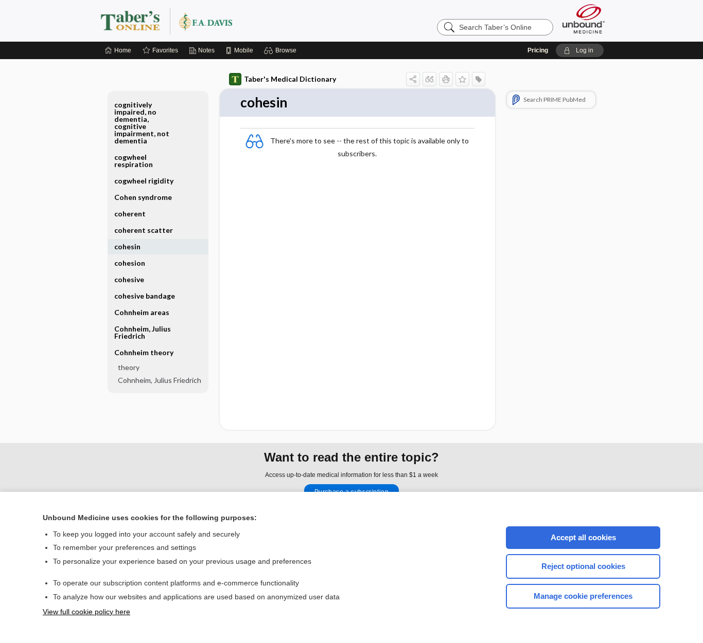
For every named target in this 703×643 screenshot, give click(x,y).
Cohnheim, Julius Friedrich (142, 332)
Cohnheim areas (141, 312)
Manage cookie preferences (583, 596)
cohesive (129, 279)
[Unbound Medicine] (583, 19)
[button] (282, 50)
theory (128, 367)
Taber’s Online (228, 20)
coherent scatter (143, 230)
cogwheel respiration (133, 161)
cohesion (129, 263)
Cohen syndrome (143, 197)
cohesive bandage (144, 295)
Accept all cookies (583, 537)
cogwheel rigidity (143, 180)
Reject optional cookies (583, 566)
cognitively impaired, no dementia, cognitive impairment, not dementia (141, 122)
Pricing (538, 50)
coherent (130, 213)
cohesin (127, 246)
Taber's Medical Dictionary (290, 79)
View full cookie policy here (86, 612)
